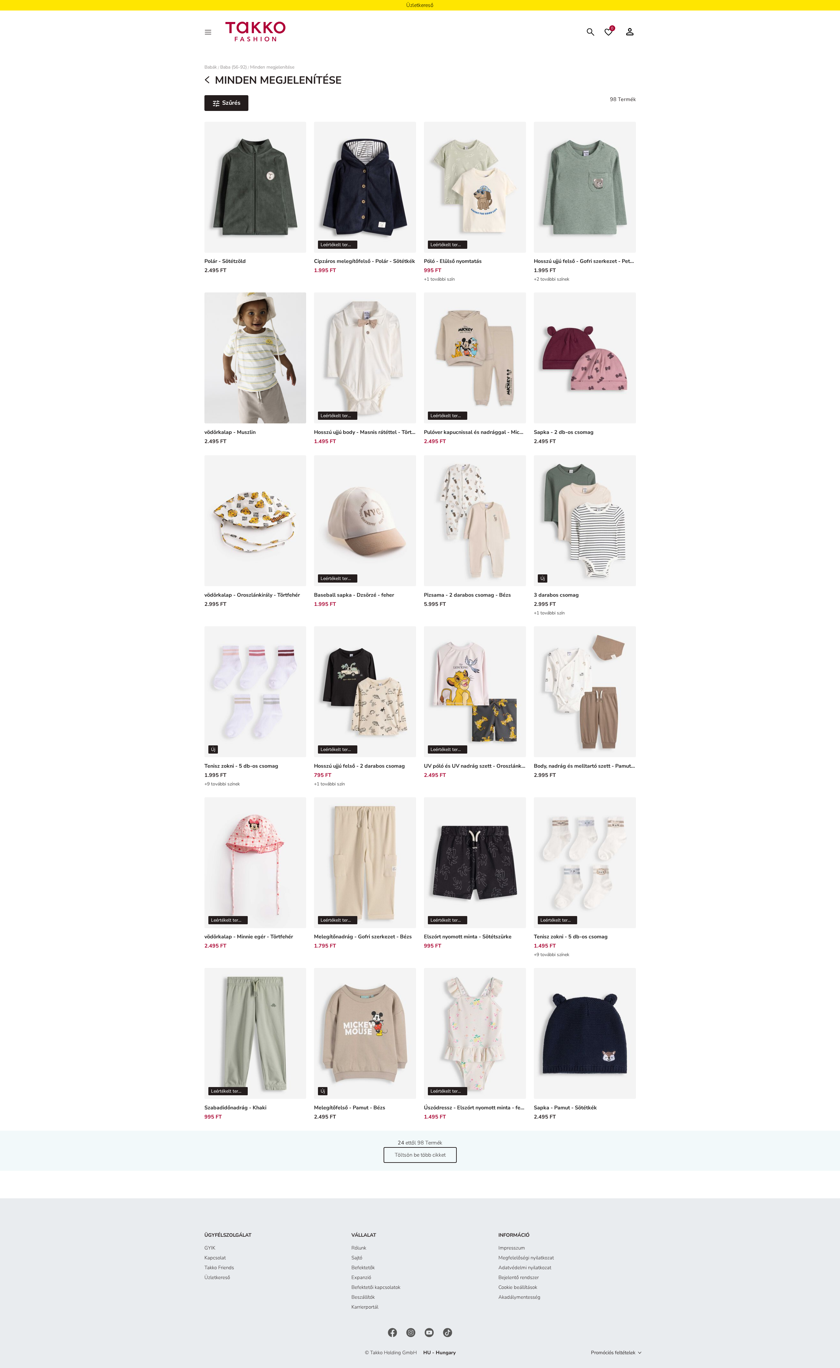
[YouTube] (430, 1332)
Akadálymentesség (519, 1297)
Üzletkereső (217, 1277)
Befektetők (363, 1267)
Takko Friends (219, 1267)
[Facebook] (393, 1332)
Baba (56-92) (233, 67)
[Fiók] (630, 31)
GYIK (209, 1248)
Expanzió (361, 1277)
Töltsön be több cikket (420, 1155)
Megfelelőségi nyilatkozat (526, 1257)
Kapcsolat (215, 1257)
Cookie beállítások (517, 1287)
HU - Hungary (439, 1352)
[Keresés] (591, 31)
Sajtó (356, 1257)
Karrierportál (364, 1307)
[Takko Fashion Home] (255, 31)
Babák (210, 67)
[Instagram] (411, 1332)
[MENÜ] (208, 31)
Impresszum (511, 1248)
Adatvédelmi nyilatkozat (524, 1267)
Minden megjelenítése (272, 67)
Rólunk (358, 1248)
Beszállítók (363, 1297)
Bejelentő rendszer (518, 1277)
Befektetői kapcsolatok (375, 1287)
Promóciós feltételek (613, 1352)
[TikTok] (447, 1332)
